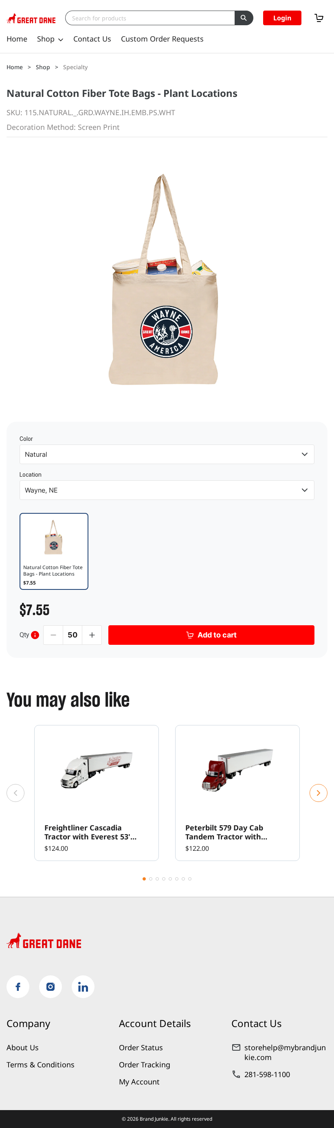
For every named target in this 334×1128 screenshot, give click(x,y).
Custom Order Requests (162, 39)
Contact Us (92, 39)
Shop (46, 39)
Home (17, 39)
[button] (282, 18)
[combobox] (150, 18)
